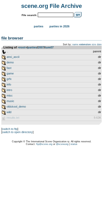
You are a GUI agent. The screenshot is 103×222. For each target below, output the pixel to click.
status (74, 144)
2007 (41, 47)
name (75, 44)
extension (85, 44)
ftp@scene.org (44, 144)
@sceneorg (62, 144)
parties (32, 47)
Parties (38, 26)
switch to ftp (9, 128)
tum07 (49, 47)
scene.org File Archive (51, 6)
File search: (29, 15)
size (94, 44)
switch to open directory (17, 132)
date (99, 44)
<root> (22, 47)
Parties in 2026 (59, 26)
